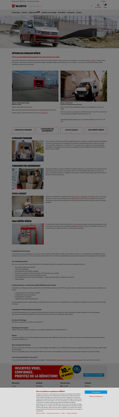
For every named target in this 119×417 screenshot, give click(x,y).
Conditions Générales (71, 413)
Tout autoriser (96, 392)
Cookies (63, 413)
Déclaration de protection (53, 413)
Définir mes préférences (96, 396)
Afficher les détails (40, 413)
